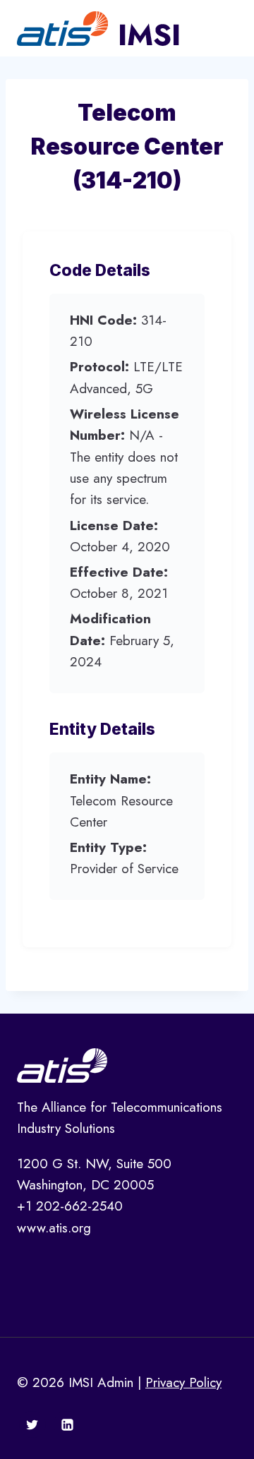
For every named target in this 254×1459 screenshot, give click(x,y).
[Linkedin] (67, 1424)
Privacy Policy (183, 1382)
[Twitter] (32, 1424)
